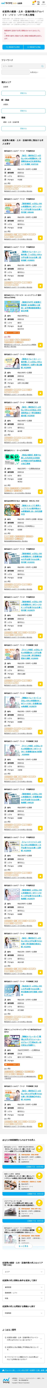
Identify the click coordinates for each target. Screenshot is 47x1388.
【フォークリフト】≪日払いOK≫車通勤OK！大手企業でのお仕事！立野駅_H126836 (31, 846)
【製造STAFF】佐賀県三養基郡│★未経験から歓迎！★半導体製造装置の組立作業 (31, 306)
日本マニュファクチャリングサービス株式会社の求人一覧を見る (20, 1077)
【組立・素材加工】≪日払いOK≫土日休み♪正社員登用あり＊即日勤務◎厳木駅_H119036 (31, 411)
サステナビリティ (30, 1378)
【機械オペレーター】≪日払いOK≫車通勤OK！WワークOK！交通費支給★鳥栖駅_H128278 (31, 702)
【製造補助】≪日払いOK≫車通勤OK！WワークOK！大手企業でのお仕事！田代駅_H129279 (31, 606)
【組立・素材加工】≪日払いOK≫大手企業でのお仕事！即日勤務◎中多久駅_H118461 (31, 1095)
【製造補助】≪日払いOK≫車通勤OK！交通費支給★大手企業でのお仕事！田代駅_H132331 (31, 558)
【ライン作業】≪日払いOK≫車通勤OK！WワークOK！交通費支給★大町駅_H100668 (31, 750)
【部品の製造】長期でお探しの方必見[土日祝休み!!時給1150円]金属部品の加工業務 (31, 459)
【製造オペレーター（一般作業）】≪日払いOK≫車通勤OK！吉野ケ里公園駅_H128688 (31, 363)
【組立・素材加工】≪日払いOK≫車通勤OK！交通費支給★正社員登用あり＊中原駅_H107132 (31, 160)
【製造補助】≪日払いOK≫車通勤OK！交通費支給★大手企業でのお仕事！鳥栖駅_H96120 (31, 798)
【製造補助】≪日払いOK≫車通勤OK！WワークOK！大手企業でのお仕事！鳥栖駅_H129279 (31, 894)
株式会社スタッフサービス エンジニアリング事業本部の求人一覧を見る (20, 345)
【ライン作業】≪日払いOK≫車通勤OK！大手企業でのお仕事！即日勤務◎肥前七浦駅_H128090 (31, 654)
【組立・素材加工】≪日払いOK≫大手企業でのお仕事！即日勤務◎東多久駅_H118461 (31, 942)
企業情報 (14, 1378)
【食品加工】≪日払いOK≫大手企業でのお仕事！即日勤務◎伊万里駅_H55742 (32, 990)
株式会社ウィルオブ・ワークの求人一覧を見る (18, 191)
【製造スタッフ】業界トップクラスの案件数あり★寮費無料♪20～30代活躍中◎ (31, 510)
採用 (38, 1378)
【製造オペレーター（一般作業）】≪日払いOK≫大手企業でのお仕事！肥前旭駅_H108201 (31, 256)
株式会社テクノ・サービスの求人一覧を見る (17, 493)
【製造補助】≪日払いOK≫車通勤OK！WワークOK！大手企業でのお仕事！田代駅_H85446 (31, 208)
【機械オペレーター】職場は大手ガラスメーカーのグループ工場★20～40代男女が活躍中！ (31, 1041)
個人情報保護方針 (23, 1380)
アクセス (21, 1378)
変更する (23, 93)
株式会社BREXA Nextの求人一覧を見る (16, 541)
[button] (23, 1313)
